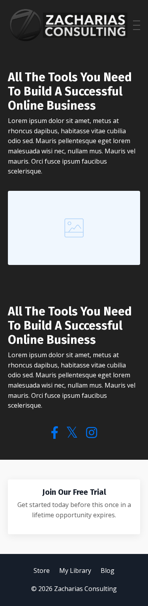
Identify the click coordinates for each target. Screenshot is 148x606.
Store (42, 570)
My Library (75, 570)
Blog (107, 570)
